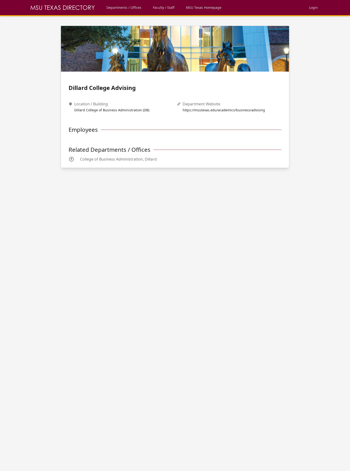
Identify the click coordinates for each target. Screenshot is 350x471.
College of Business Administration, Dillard (118, 159)
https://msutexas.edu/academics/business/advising (224, 110)
